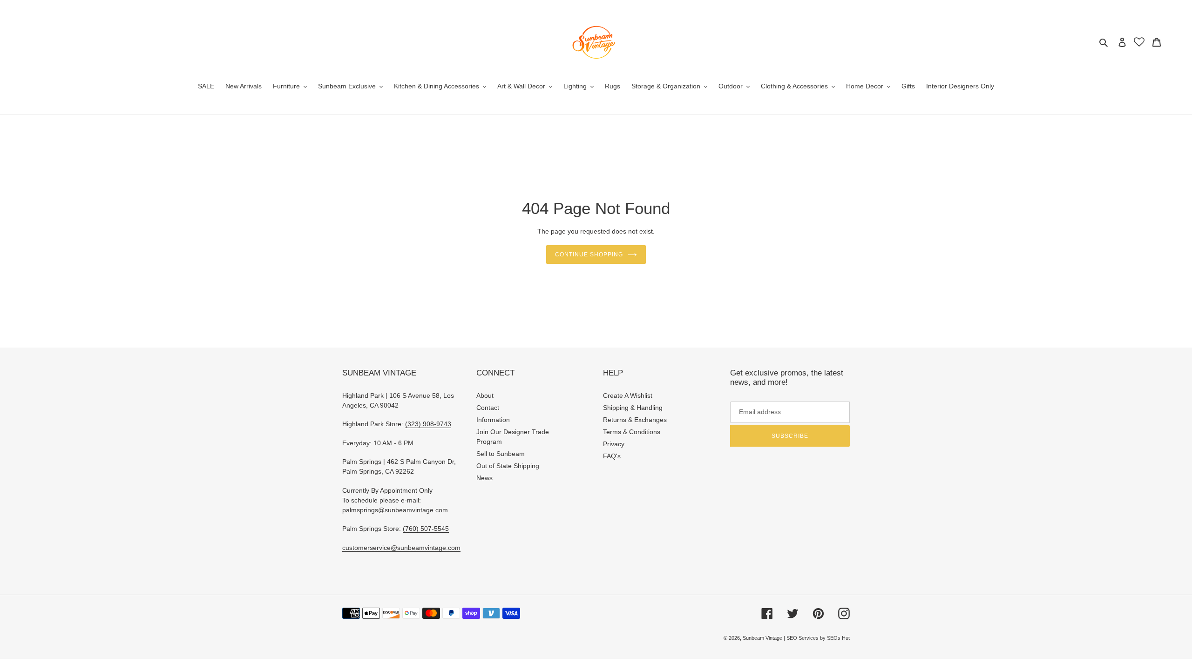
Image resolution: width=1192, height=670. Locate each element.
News (484, 478)
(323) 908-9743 (428, 424)
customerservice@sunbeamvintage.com (401, 547)
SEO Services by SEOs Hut (818, 638)
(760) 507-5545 (426, 528)
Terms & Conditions (631, 432)
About (485, 395)
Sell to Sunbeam (500, 453)
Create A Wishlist (627, 395)
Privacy (613, 444)
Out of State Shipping (507, 465)
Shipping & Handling (633, 407)
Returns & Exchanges (635, 419)
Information (493, 419)
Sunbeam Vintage (763, 638)
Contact (487, 407)
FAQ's (612, 456)
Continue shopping (589, 254)
